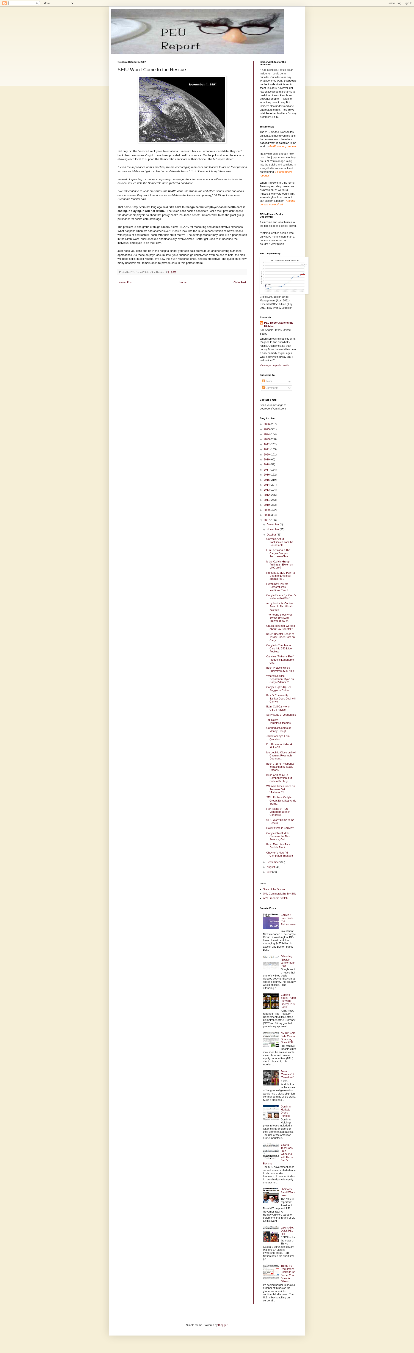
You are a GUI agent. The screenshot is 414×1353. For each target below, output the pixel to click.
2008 (267, 515)
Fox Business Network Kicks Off (279, 746)
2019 (267, 459)
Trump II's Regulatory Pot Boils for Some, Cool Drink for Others (288, 1273)
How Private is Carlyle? (280, 828)
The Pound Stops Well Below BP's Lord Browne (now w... (279, 617)
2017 (267, 469)
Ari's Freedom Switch (275, 898)
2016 (267, 474)
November (273, 529)
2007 (267, 520)
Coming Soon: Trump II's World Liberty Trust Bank (288, 1001)
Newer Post (125, 282)
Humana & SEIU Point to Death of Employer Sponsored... (280, 576)
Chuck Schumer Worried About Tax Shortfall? (280, 627)
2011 (267, 499)
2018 (267, 464)
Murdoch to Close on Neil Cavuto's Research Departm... (281, 755)
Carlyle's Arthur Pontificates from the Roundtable (279, 542)
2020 (267, 454)
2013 (267, 489)
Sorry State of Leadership (281, 714)
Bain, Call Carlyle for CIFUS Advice (278, 708)
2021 (267, 449)
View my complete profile (274, 365)
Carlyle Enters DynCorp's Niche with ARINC (281, 597)
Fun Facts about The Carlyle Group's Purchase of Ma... (278, 553)
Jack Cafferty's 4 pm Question (278, 738)
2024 (267, 434)
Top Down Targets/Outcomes (278, 721)
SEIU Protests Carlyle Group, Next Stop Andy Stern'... (281, 800)
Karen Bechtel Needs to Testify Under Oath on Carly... (280, 637)
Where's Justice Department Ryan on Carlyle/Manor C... (280, 679)
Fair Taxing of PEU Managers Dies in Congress (278, 812)
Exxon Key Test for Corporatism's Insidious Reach (277, 587)
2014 (267, 484)
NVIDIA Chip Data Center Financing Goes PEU (288, 1038)
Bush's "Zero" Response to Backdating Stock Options (280, 767)
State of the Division (274, 889)
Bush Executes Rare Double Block (278, 846)
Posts (268, 381)
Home (183, 282)
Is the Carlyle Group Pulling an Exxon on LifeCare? (279, 564)
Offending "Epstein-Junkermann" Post (288, 961)
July (269, 872)
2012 (267, 494)
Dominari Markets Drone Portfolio (286, 1111)
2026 (267, 424)
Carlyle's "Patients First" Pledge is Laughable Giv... (280, 659)
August (271, 867)
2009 (267, 510)
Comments (271, 387)
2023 (267, 439)
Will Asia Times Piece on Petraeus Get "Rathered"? (280, 789)
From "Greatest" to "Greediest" (288, 1074)
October (272, 534)
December (273, 524)
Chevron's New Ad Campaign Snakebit (279, 854)
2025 (267, 429)
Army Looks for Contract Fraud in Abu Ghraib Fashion (280, 606)
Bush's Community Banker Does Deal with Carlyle (281, 698)
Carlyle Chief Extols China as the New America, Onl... (278, 836)
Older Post (240, 282)
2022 (267, 444)
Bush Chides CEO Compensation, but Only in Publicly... (279, 778)
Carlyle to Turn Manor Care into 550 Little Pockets (279, 648)
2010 (267, 504)
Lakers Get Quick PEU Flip (287, 1230)
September (273, 862)
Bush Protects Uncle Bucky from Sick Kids (280, 669)
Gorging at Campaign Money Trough (279, 729)
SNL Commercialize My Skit (279, 893)
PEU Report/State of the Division (278, 324)
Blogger (222, 1325)
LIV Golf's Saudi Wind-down (288, 1192)
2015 (267, 479)
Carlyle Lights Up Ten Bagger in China (279, 689)
